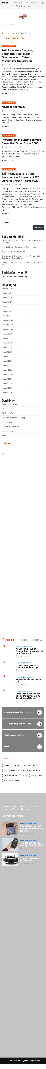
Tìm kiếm (5, 222)
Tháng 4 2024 (7, 352)
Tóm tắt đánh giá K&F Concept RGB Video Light (28, 3)
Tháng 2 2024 (7, 361)
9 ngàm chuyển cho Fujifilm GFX (13, 251)
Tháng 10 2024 (7, 329)
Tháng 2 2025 (7, 311)
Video (4, 436)
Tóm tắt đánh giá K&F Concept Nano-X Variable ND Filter (32, 828)
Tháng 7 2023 (7, 370)
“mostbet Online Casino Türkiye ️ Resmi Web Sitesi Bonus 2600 (21, 141)
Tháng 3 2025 (7, 307)
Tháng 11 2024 (7, 325)
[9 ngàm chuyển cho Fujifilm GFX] (10, 859)
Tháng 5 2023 (7, 379)
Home (7, 33)
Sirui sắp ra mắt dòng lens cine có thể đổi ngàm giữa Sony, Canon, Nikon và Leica (21, 257)
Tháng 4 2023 (7, 383)
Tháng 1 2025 (7, 316)
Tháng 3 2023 (7, 388)
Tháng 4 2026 (7, 298)
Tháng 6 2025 (7, 302)
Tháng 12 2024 (7, 320)
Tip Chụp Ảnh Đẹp (8, 422)
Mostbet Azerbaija (13, 106)
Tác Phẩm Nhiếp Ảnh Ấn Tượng (13, 418)
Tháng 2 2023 (7, 393)
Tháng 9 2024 (7, 334)
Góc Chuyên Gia (7, 413)
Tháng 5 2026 (7, 293)
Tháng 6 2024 (7, 343)
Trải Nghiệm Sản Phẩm (10, 427)
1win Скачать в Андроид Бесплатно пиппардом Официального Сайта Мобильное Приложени (17, 55)
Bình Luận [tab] (37, 640)
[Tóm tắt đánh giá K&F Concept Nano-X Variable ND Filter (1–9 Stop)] (10, 828)
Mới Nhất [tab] (9, 640)
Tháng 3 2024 (7, 356)
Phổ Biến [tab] (23, 640)
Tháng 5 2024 (7, 347)
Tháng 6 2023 (7, 375)
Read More (6, 93)
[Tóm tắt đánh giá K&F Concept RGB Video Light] (10, 844)
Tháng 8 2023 (7, 365)
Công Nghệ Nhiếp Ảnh (10, 404)
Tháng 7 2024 (7, 338)
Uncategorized (8, 46)
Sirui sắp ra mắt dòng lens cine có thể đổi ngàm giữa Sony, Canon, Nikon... (28, 695)
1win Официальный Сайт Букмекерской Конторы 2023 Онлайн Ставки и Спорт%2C (20, 177)
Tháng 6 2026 (7, 289)
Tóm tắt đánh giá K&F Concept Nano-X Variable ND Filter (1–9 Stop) (29, 651)
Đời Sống (5, 409)
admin (6, 65)
